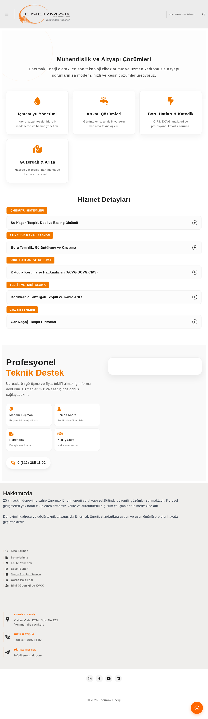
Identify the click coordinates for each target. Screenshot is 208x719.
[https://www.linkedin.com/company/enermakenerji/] (118, 678)
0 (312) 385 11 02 (31, 463)
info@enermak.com (28, 655)
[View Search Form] (203, 14)
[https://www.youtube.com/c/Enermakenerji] (108, 678)
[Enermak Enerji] (44, 14)
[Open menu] (7, 14)
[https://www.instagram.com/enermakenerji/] (89, 678)
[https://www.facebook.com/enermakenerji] (99, 678)
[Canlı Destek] (197, 708)
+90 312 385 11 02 (28, 640)
